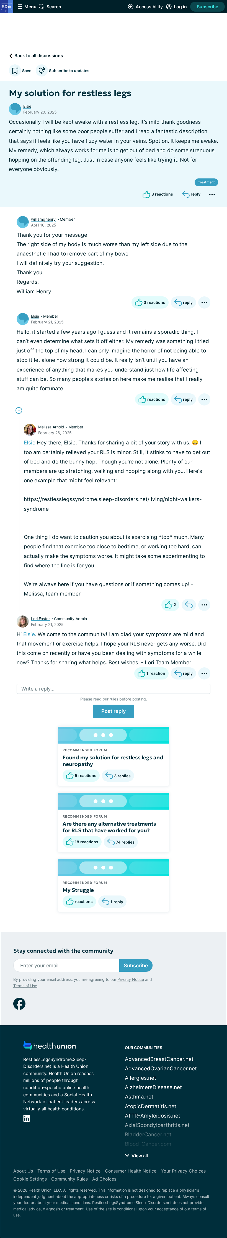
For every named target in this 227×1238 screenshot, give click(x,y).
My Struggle (78, 890)
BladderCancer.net (148, 1134)
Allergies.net (140, 1078)
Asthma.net (139, 1097)
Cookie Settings (30, 1179)
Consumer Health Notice (130, 1171)
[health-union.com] (49, 1047)
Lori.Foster (40, 618)
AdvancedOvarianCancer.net (161, 1068)
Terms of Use (25, 985)
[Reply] (189, 605)
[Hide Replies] (19, 410)
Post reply (113, 711)
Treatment (206, 182)
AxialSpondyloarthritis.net (157, 1125)
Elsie (27, 106)
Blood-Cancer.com (148, 1144)
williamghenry (43, 219)
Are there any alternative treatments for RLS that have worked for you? (109, 827)
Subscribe (207, 6)
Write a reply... (38, 689)
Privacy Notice (130, 979)
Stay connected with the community (63, 950)
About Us (23, 1171)
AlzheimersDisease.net (153, 1087)
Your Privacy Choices (183, 1171)
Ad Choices (104, 1179)
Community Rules (69, 1179)
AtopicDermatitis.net (150, 1106)
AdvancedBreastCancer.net (159, 1059)
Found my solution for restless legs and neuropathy (113, 760)
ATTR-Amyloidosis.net (152, 1116)
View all (139, 1155)
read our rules (105, 699)
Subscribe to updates (69, 70)
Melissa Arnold (51, 427)
